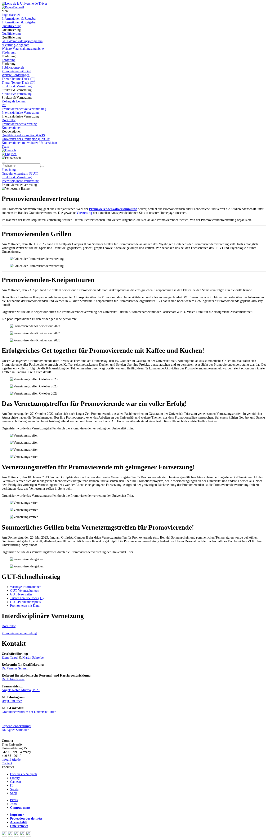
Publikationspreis (13, 67)
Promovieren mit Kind (16, 71)
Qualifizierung (11, 26)
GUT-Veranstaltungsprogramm (22, 41)
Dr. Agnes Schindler (15, 730)
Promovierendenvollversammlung (24, 109)
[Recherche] (42, 166)
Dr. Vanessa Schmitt (15, 668)
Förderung (8, 52)
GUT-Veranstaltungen (24, 590)
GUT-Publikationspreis (25, 602)
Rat (4, 105)
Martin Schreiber (33, 657)
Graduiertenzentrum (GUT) (20, 173)
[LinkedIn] (28, 835)
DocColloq (9, 120)
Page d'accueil (11, 15)
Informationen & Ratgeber (19, 18)
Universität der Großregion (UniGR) (26, 139)
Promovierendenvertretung (19, 124)
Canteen (15, 781)
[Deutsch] (9, 150)
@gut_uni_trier (12, 701)
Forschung (9, 169)
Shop (13, 793)
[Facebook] (5, 835)
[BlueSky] (11, 835)
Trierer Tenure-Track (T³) (18, 78)
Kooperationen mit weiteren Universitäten (29, 142)
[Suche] (3, 162)
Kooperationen (11, 127)
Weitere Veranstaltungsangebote (23, 48)
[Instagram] (23, 835)
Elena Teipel (10, 657)
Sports (14, 789)
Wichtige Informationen (25, 587)
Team (5, 146)
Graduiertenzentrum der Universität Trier (28, 712)
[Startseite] (24, 3)
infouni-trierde (11, 759)
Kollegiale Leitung (14, 101)
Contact (7, 763)
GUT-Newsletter (21, 594)
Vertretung (84, 213)
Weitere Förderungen (16, 75)
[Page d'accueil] (13, 7)
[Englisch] (9, 154)
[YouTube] (17, 835)
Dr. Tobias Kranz (13, 679)
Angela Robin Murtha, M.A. (21, 690)
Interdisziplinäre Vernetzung (20, 112)
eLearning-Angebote (15, 45)
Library (15, 778)
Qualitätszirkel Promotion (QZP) (23, 135)
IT (11, 785)
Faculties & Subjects (23, 774)
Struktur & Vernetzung (17, 86)
